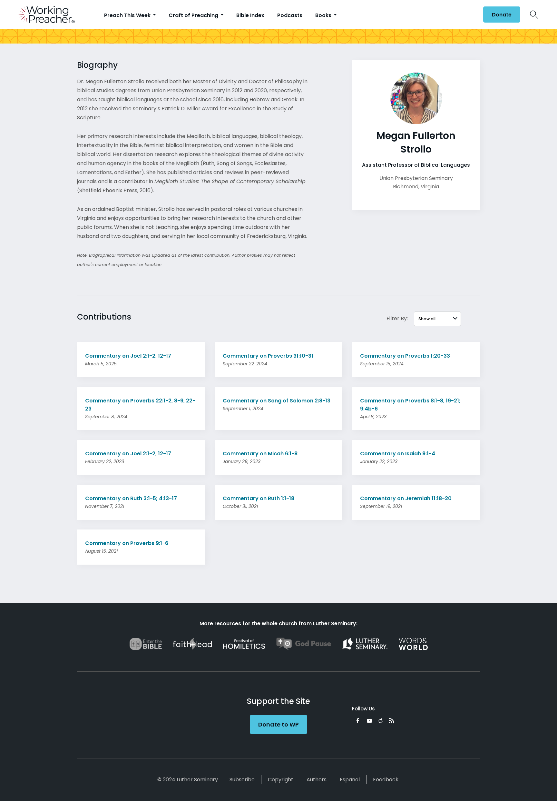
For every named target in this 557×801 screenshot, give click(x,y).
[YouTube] (369, 720)
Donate (502, 14)
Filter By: (397, 318)
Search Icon (534, 14)
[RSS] (391, 720)
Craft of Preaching (194, 15)
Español (350, 779)
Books (324, 15)
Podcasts (289, 15)
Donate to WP (278, 724)
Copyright (280, 779)
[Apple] (380, 720)
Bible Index (250, 15)
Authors (317, 779)
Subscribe (242, 779)
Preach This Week (128, 15)
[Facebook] (358, 720)
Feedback (385, 779)
